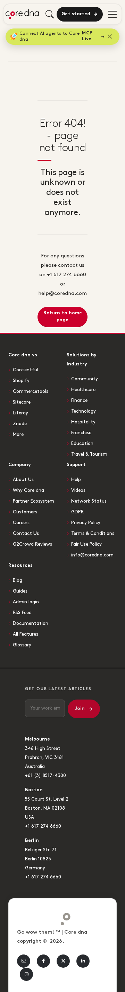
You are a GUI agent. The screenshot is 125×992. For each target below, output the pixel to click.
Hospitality (83, 422)
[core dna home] (62, 917)
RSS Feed (22, 613)
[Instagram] (26, 974)
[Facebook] (43, 961)
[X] (63, 961)
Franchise (81, 433)
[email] (23, 961)
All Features (25, 634)
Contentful (25, 370)
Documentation (30, 623)
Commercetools (30, 391)
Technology (83, 411)
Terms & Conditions (92, 533)
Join (80, 708)
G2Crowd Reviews (32, 544)
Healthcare (83, 390)
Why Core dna (28, 490)
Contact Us (26, 533)
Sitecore (22, 402)
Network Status (89, 501)
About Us (23, 480)
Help (76, 480)
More (18, 434)
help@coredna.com (62, 293)
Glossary (22, 645)
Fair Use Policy (86, 544)
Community (84, 379)
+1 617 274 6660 (43, 826)
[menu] (112, 14)
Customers (25, 512)
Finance (79, 400)
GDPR (77, 512)
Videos (78, 490)
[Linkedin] (83, 961)
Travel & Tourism (89, 454)
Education (82, 443)
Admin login (26, 602)
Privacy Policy (85, 523)
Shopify (21, 381)
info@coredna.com (92, 555)
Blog (17, 580)
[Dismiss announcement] (109, 36)
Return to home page (62, 316)
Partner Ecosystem (33, 501)
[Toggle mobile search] (49, 14)
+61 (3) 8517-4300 (45, 776)
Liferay (20, 413)
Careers (21, 523)
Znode (20, 424)
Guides (20, 591)
